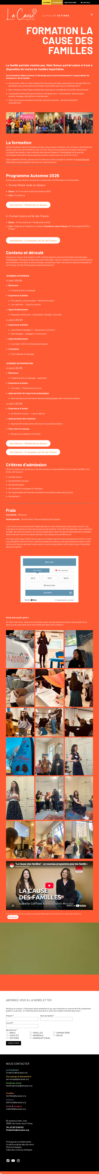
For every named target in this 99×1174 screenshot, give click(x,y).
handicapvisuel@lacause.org (19, 1085)
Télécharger (12, 917)
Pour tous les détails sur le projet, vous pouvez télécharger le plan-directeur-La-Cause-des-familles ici (43, 914)
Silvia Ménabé (82, 159)
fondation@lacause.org (16, 1072)
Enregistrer (13, 1043)
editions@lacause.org (16, 1102)
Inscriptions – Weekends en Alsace (28, 204)
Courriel (10, 1023)
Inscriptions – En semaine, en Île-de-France (33, 240)
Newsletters (12, 1030)
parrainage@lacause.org (17, 1079)
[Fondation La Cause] (21, 14)
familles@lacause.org (16, 1096)
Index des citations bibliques (19, 1149)
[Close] (1, 1173)
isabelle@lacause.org (16, 1109)
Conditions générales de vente (20, 1144)
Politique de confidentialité (18, 1142)
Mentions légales (14, 1147)
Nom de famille (47, 1016)
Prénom (10, 1016)
